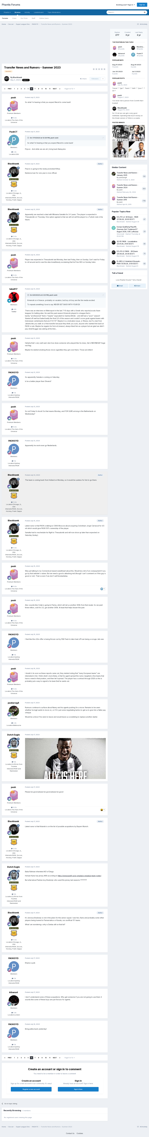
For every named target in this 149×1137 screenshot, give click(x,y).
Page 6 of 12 (69, 89)
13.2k (15, 191)
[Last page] (59, 88)
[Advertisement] (44, 45)
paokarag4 (13, 703)
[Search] (144, 12)
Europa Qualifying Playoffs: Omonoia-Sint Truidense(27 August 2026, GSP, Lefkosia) (127, 229)
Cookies (80, 1133)
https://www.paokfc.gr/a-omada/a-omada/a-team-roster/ (79, 876)
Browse (17, 12)
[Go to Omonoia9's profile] (114, 228)
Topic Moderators (54, 12)
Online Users (44, 18)
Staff (33, 18)
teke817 (13, 289)
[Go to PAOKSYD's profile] (14, 380)
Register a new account (31, 1089)
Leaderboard (38, 12)
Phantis (7, 12)
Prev (10, 89)
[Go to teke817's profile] (14, 297)
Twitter (13, 312)
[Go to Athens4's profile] (14, 1000)
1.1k (14, 393)
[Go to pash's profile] (14, 106)
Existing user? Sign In (125, 5)
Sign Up (142, 5)
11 (49, 89)
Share (84, 79)
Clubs (14, 18)
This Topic (135, 12)
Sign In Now (78, 1089)
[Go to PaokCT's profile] (14, 140)
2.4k (14, 152)
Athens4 (13, 992)
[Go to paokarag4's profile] (14, 711)
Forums (5, 18)
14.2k (15, 118)
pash (13, 97)
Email (121, 286)
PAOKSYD (13, 372)
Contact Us (70, 1133)
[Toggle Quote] (28, 138)
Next (55, 89)
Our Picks (24, 18)
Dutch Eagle (13, 735)
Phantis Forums (11, 4)
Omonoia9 (120, 234)
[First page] (4, 88)
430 (14, 309)
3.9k (14, 1013)
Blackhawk (17, 77)
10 (46, 89)
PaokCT (13, 132)
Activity (27, 12)
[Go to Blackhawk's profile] (6, 78)
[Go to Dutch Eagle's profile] (14, 743)
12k (14, 762)
